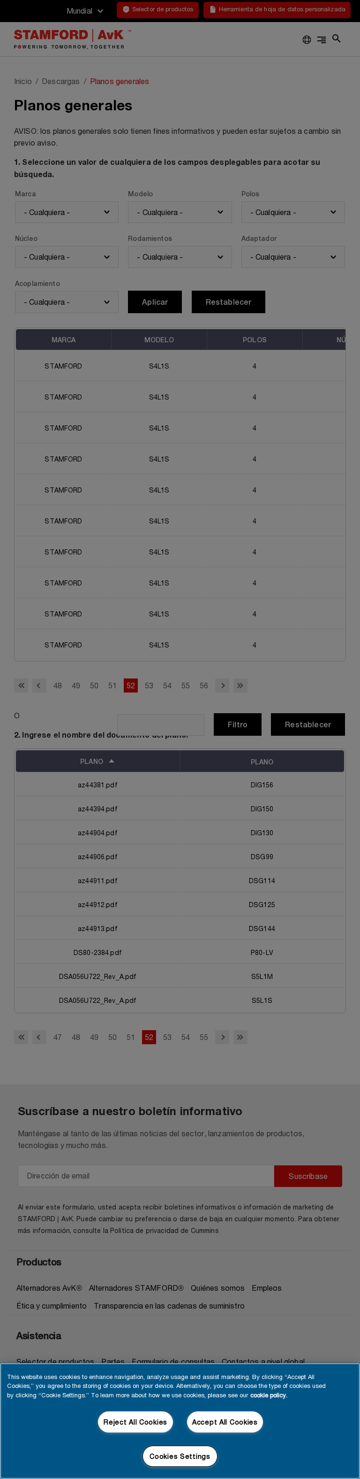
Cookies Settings (180, 1456)
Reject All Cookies (135, 1422)
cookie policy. (268, 1395)
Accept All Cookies (225, 1422)
